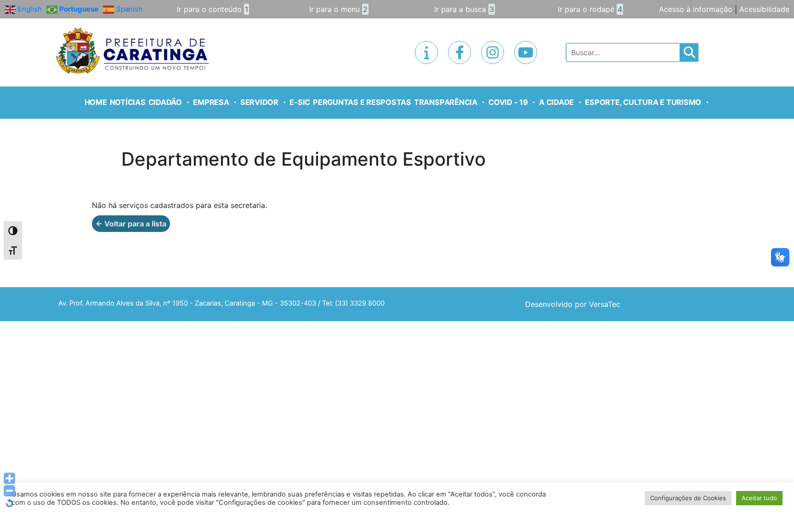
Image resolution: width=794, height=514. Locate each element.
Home (96, 102)
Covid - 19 (508, 102)
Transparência (445, 102)
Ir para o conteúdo (212, 9)
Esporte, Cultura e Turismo (643, 102)
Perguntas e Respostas (362, 102)
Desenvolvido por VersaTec (572, 304)
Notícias (128, 102)
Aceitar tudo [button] (759, 498)
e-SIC (299, 102)
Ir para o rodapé (590, 9)
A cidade (556, 102)
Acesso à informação (695, 9)
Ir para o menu (338, 9)
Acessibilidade (764, 9)
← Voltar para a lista (131, 223)
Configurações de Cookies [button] (688, 498)
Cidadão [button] (165, 102)
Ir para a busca (464, 9)
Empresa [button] (211, 102)
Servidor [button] (259, 102)
